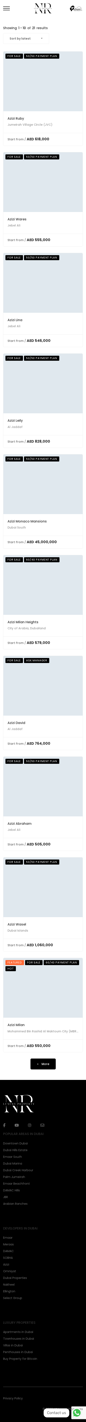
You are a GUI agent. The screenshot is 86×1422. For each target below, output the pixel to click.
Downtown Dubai (15, 1143)
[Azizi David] (43, 686)
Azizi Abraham (20, 823)
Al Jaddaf (15, 427)
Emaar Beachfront (16, 1184)
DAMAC (8, 1251)
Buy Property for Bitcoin (20, 1359)
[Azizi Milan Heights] (43, 585)
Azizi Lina (15, 320)
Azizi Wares (17, 219)
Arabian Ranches (15, 1204)
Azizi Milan (16, 1025)
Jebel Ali (14, 225)
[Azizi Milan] (43, 988)
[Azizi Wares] (43, 182)
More (45, 1064)
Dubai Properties (15, 1278)
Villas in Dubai (13, 1345)
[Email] (42, 1125)
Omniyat (9, 1271)
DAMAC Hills (11, 1190)
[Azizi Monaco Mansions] (43, 484)
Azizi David (16, 722)
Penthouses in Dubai (18, 1352)
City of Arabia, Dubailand (27, 628)
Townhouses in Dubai (18, 1339)
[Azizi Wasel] (43, 887)
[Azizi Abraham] (43, 786)
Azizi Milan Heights (23, 622)
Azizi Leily (15, 420)
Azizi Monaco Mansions (27, 521)
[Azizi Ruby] (43, 81)
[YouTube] (17, 1125)
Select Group (12, 1298)
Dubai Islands (18, 930)
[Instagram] (29, 1125)
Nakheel (9, 1284)
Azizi (6, 1264)
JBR (5, 1197)
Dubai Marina (12, 1163)
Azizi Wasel (17, 924)
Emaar (8, 1238)
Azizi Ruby (16, 118)
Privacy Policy (13, 1398)
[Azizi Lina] (43, 283)
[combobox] (26, 38)
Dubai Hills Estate (15, 1150)
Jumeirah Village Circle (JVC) (30, 125)
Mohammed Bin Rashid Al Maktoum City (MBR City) (46, 1031)
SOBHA (8, 1258)
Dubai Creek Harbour (18, 1170)
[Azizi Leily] (43, 383)
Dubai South (17, 527)
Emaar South (12, 1157)
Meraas (8, 1244)
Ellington (9, 1291)
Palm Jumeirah (14, 1177)
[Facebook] (4, 1125)
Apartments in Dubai (18, 1332)
